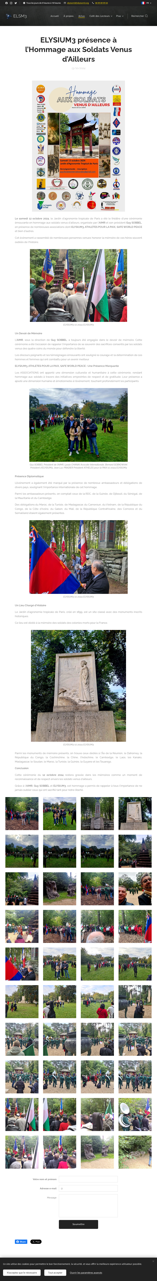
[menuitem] (55, 16)
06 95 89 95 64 (101, 3)
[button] (140, 16)
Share (23, 1241)
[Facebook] (6, 3)
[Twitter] (16, 3)
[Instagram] (11, 3)
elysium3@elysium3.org (78, 3)
